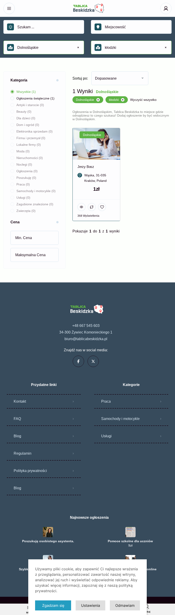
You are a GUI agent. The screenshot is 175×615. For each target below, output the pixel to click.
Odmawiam (125, 605)
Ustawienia (90, 605)
